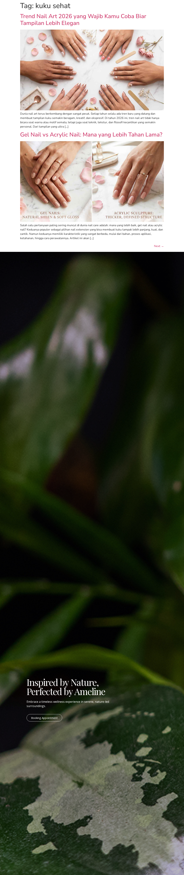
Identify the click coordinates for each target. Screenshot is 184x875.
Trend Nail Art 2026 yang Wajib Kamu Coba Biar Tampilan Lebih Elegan (83, 19)
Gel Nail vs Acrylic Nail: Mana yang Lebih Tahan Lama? (91, 134)
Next (159, 246)
